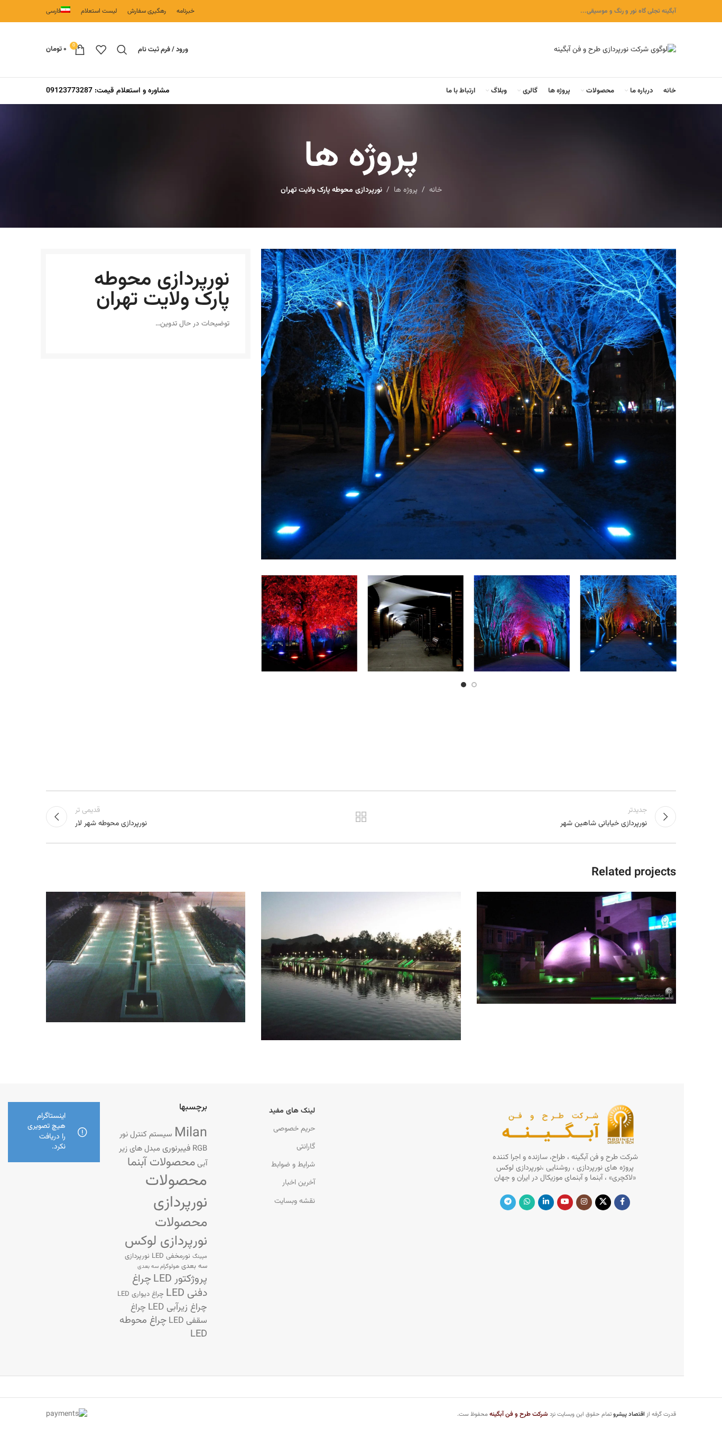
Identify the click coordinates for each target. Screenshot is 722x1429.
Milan (190, 1133)
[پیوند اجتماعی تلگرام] (508, 1202)
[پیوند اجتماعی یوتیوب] (565, 1202)
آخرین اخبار (298, 1183)
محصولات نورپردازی (176, 1192)
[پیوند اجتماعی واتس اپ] (527, 1202)
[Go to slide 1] (474, 684)
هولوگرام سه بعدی (158, 1266)
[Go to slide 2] (463, 684)
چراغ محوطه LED (163, 1327)
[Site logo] (615, 50)
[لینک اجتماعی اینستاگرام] (584, 1202)
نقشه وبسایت (294, 1201)
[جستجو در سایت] (122, 49)
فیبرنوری (176, 1148)
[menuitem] (58, 11)
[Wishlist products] (101, 49)
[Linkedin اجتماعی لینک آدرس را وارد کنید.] (546, 1202)
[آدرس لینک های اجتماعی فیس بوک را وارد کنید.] (622, 1202)
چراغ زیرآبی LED (177, 1307)
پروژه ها (406, 190)
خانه (435, 190)
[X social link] (603, 1202)
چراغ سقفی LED (169, 1314)
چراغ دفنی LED (169, 1286)
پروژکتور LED (180, 1279)
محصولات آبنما (161, 1163)
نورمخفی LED (171, 1256)
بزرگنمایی (490, 904)
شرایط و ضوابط (293, 1165)
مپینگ (199, 1256)
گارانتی (306, 1147)
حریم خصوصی (294, 1129)
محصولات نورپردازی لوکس (166, 1232)
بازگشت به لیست (361, 816)
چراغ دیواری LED (140, 1294)
